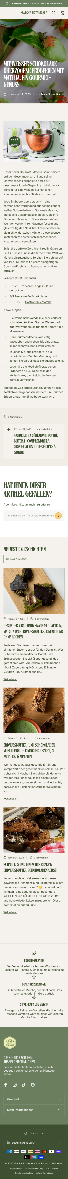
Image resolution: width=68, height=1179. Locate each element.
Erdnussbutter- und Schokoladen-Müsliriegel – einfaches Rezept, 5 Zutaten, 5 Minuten (29, 751)
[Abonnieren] (58, 515)
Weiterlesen (10, 679)
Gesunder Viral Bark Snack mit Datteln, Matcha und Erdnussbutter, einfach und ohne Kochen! (33, 631)
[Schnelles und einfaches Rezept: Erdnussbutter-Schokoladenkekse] (34, 830)
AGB (47, 1169)
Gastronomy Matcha (38, 302)
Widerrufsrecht (16, 1169)
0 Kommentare (15, 417)
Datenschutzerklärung (34, 1169)
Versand (54, 1169)
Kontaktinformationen (44, 1173)
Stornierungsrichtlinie (24, 1173)
